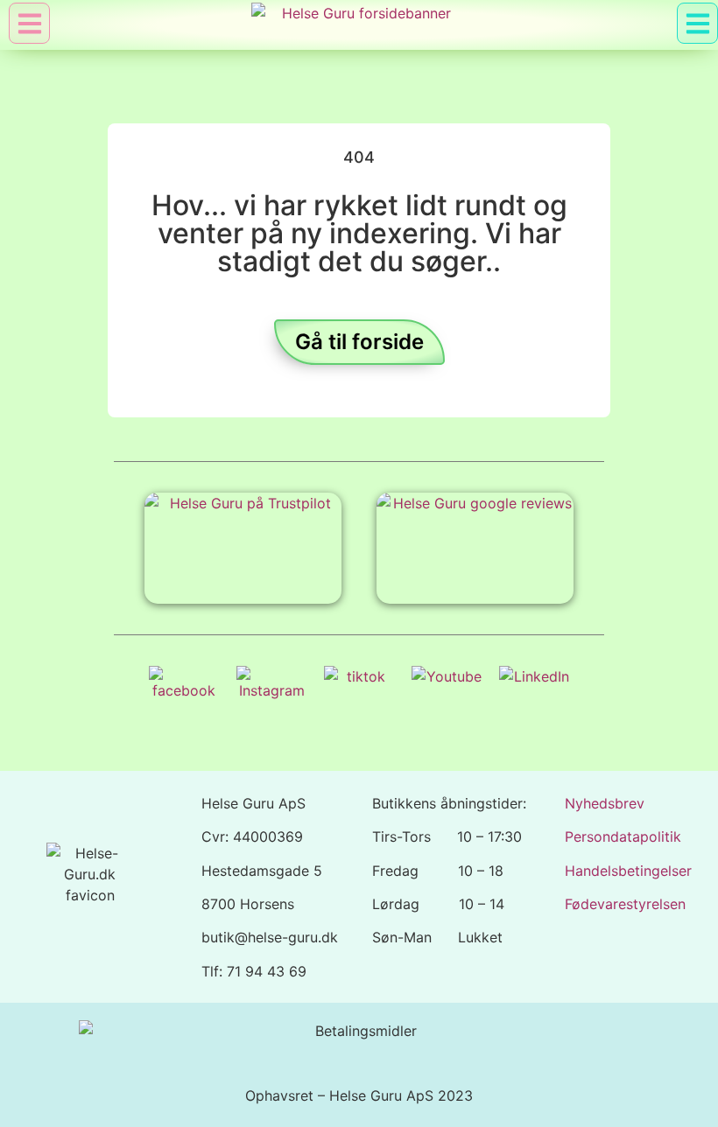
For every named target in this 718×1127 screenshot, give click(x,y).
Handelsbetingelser (628, 870)
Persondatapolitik (623, 836)
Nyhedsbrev (604, 803)
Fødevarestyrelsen (625, 904)
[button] (697, 23)
